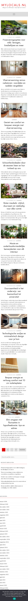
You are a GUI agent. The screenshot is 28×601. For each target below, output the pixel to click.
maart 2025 (3, 528)
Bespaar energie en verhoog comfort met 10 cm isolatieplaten (14, 380)
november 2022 (4, 569)
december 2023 (4, 550)
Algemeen (17, 37)
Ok (14, 598)
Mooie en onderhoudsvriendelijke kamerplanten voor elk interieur (14, 247)
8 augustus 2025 (11, 374)
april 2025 (3, 526)
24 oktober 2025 (11, 240)
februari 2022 (4, 588)
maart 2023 (3, 563)
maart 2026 (3, 501)
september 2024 (5, 539)
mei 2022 (2, 582)
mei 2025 (2, 523)
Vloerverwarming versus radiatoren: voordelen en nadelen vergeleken (14, 83)
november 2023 (4, 553)
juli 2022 (2, 577)
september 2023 (5, 558)
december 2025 (4, 507)
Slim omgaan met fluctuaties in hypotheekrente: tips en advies (14, 424)
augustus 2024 (4, 542)
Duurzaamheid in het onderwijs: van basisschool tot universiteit (14, 292)
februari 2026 (4, 504)
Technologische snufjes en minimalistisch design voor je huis (14, 336)
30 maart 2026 (11, 37)
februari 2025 (4, 531)
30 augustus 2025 (11, 285)
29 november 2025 (11, 200)
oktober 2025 (4, 512)
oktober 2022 (4, 572)
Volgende (22, 449)
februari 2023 (4, 566)
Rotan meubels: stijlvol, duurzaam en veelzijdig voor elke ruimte (14, 205)
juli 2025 (2, 517)
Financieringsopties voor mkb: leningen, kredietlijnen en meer (14, 42)
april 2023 (3, 561)
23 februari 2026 (11, 77)
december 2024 (4, 536)
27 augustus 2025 (11, 330)
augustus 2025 (4, 515)
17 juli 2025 (11, 417)
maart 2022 (3, 585)
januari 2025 (3, 534)
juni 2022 (2, 580)
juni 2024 (2, 544)
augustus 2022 (4, 574)
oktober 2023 (4, 555)
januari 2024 (3, 547)
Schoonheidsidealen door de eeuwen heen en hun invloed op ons (14, 165)
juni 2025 (2, 520)
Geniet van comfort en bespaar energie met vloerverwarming (14, 125)
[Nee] (26, 595)
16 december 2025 (11, 160)
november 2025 (4, 509)
